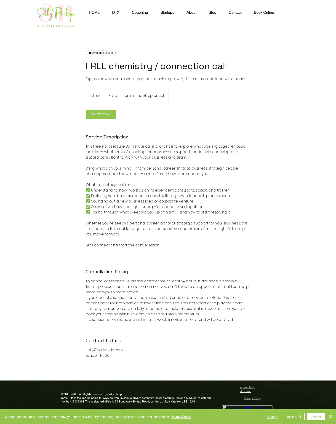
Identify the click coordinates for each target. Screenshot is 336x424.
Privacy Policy (181, 416)
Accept (316, 416)
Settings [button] (272, 416)
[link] (101, 114)
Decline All (293, 416)
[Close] (330, 416)
